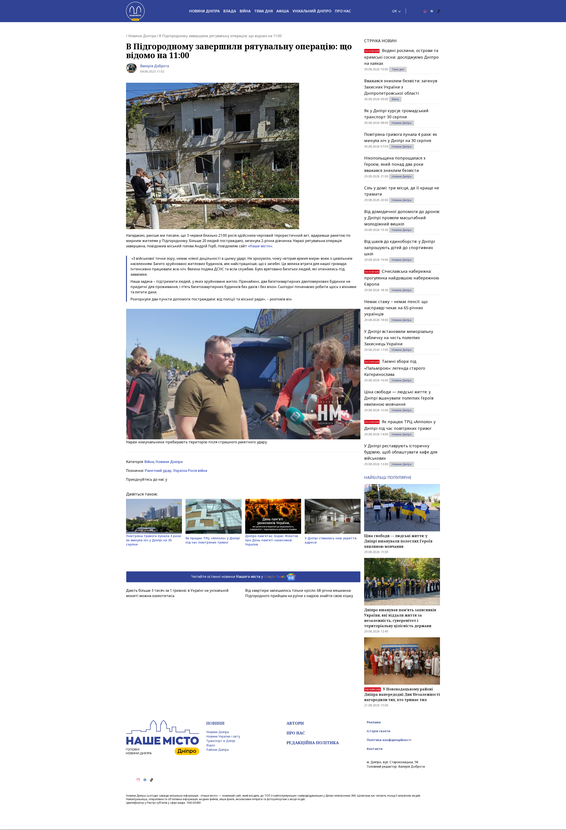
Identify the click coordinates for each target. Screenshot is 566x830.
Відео (210, 745)
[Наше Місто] (135, 11)
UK (394, 11)
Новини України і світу (223, 736)
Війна (245, 11)
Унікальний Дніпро (312, 11)
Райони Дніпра (217, 749)
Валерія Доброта (154, 65)
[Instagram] (425, 11)
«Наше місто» (260, 246)
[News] (431, 11)
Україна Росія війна (190, 470)
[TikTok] (438, 11)
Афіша (282, 11)
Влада (229, 11)
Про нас (343, 11)
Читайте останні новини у (238, 576)
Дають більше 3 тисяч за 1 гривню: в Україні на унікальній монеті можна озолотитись (177, 593)
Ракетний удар (158, 470)
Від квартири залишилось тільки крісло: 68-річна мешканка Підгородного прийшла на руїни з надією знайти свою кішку (299, 593)
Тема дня (263, 11)
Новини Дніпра (204, 11)
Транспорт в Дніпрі (220, 741)
